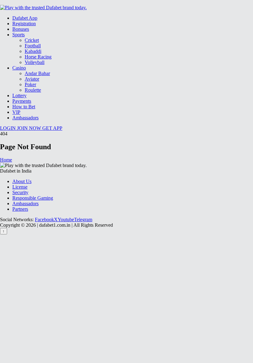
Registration (24, 23)
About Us (21, 181)
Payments (21, 101)
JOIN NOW (29, 128)
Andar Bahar (37, 73)
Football (33, 45)
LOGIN (8, 128)
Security (20, 192)
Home (6, 159)
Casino (19, 67)
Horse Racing (38, 56)
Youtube (66, 219)
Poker (30, 84)
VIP (16, 112)
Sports (18, 34)
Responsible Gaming (32, 198)
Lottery (19, 95)
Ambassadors (25, 117)
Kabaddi (33, 51)
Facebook (44, 219)
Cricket (32, 40)
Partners (20, 209)
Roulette (33, 90)
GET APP (52, 128)
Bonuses (20, 29)
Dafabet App (24, 18)
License (19, 186)
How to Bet (23, 106)
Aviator (32, 79)
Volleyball (34, 62)
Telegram (83, 219)
